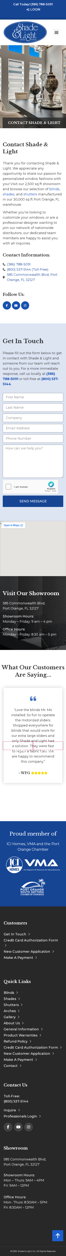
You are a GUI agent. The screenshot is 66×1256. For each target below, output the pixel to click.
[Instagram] (25, 305)
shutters (30, 194)
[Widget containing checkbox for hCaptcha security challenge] (30, 487)
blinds (54, 189)
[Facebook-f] (7, 305)
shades (8, 194)
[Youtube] (16, 305)
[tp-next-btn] (48, 745)
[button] (56, 32)
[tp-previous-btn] (18, 745)
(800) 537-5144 (16, 1101)
